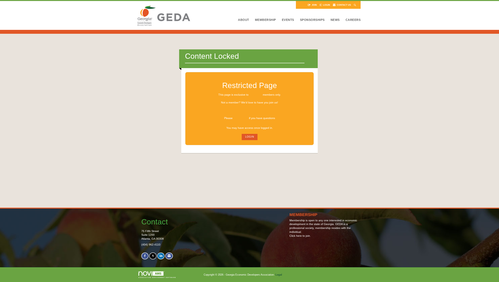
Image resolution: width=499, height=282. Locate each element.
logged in (255, 94)
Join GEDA (249, 110)
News (335, 19)
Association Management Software (157, 277)
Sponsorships (312, 19)
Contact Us (240, 118)
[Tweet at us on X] (153, 256)
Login (249, 136)
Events (288, 19)
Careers (353, 19)
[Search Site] (355, 5)
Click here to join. (300, 235)
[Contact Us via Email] (169, 256)
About (243, 19)
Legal (278, 274)
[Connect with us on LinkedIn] (161, 256)
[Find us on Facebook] (145, 256)
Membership (265, 19)
